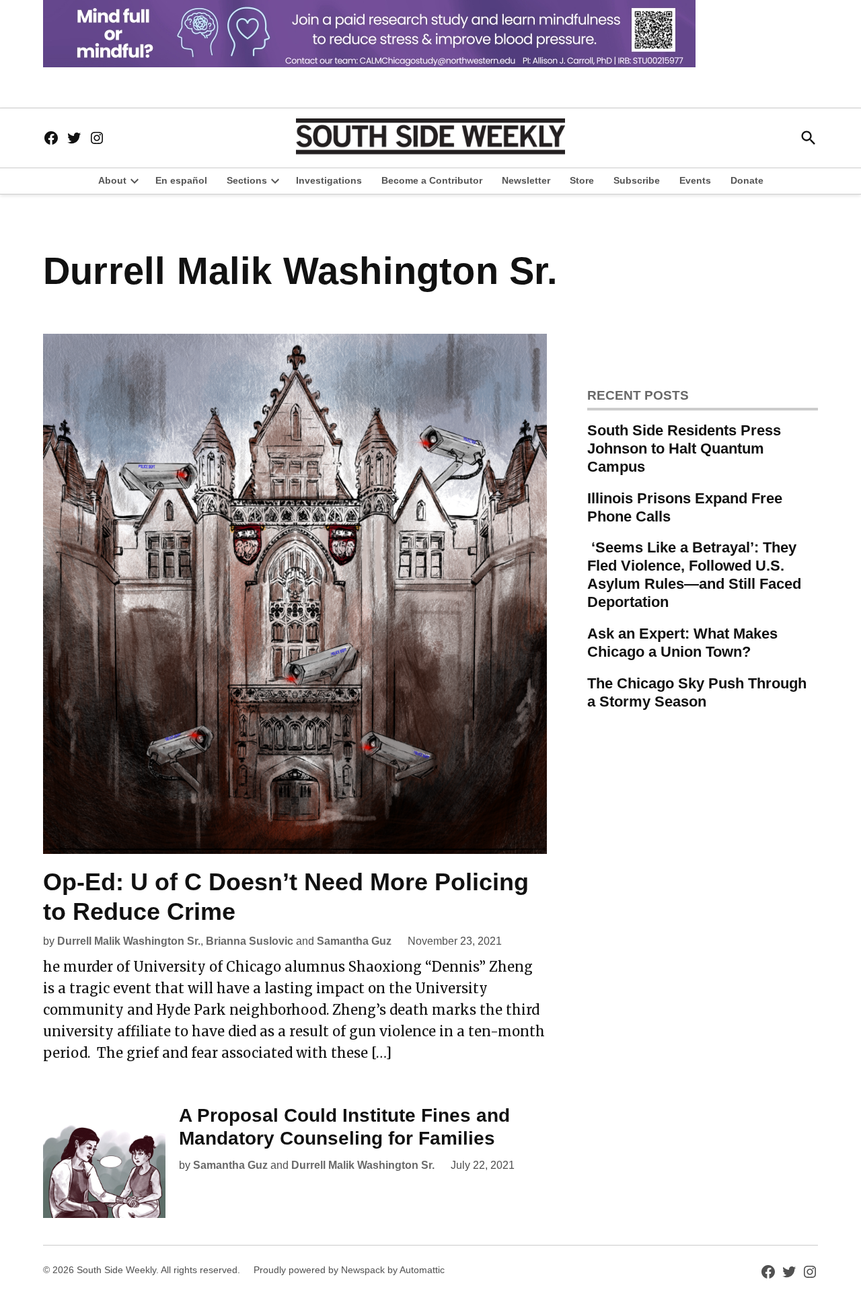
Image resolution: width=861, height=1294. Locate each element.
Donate (747, 180)
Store (582, 180)
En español (181, 180)
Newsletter (526, 180)
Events (695, 180)
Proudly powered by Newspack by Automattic (349, 1269)
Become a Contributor (431, 180)
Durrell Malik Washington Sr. (128, 941)
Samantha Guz (354, 941)
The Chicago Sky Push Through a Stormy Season (697, 692)
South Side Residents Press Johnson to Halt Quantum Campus (684, 448)
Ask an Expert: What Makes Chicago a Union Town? (682, 642)
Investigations (329, 180)
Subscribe (636, 180)
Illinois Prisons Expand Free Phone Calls (684, 507)
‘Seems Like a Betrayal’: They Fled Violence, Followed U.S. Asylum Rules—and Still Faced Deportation (694, 574)
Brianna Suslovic (249, 941)
